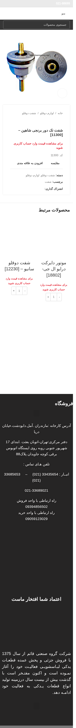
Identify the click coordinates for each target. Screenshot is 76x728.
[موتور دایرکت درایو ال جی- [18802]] (53, 233)
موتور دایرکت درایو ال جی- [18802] (53, 269)
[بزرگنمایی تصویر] (62, 93)
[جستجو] (7, 24)
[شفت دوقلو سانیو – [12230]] (19, 233)
